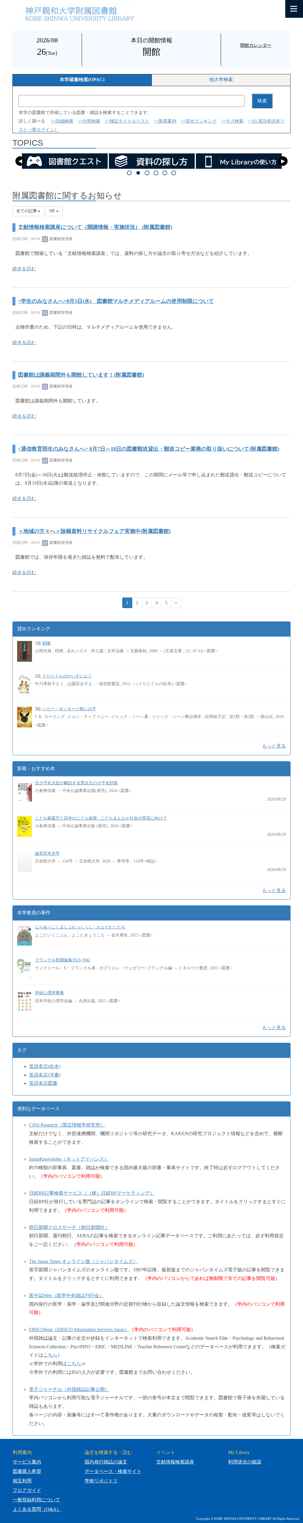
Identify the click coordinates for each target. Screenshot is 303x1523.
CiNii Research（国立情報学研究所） (67, 1124)
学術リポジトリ (101, 1480)
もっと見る (274, 745)
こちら (50, 1354)
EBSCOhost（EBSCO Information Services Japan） (79, 1329)
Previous (20, 161)
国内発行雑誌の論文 (106, 1461)
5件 (52, 211)
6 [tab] (173, 172)
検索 (262, 100)
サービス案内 (27, 1461)
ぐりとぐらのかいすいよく (67, 676)
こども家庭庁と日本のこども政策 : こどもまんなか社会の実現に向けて (101, 818)
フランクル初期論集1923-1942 (62, 960)
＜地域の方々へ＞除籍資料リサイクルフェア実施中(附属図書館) (94, 531)
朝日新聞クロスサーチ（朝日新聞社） (69, 1227)
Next (283, 161)
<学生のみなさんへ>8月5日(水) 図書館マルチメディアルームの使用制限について (116, 301)
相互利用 (22, 1480)
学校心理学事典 (49, 993)
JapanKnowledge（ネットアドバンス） (69, 1158)
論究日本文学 (47, 853)
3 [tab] (147, 172)
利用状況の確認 (244, 1461)
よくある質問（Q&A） (37, 1509)
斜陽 (46, 643)
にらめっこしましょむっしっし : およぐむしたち (80, 927)
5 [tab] (164, 172)
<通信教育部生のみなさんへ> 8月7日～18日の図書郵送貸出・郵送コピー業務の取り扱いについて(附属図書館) (148, 449)
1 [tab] (129, 172)
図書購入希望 (27, 1471)
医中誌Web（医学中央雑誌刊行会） (66, 1295)
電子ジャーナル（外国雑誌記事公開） (69, 1389)
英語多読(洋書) (44, 1074)
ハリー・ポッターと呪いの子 (69, 709)
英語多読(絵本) (44, 1066)
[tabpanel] (64, 161)
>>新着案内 (165, 121)
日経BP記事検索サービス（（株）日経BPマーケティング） (91, 1193)
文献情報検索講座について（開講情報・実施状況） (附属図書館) (95, 227)
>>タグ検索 (232, 121)
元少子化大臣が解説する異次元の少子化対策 (76, 783)
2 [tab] (138, 172)
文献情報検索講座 (175, 1461)
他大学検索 (221, 79)
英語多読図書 (43, 1083)
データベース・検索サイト (113, 1471)
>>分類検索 (89, 121)
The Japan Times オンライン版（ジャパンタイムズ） (83, 1261)
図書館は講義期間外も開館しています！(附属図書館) (81, 375)
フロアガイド (27, 1490)
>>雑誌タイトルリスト (127, 121)
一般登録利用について (36, 1499)
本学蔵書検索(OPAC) (82, 79)
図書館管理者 (60, 239)
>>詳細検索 (62, 121)
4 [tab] (156, 172)
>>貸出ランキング (199, 121)
